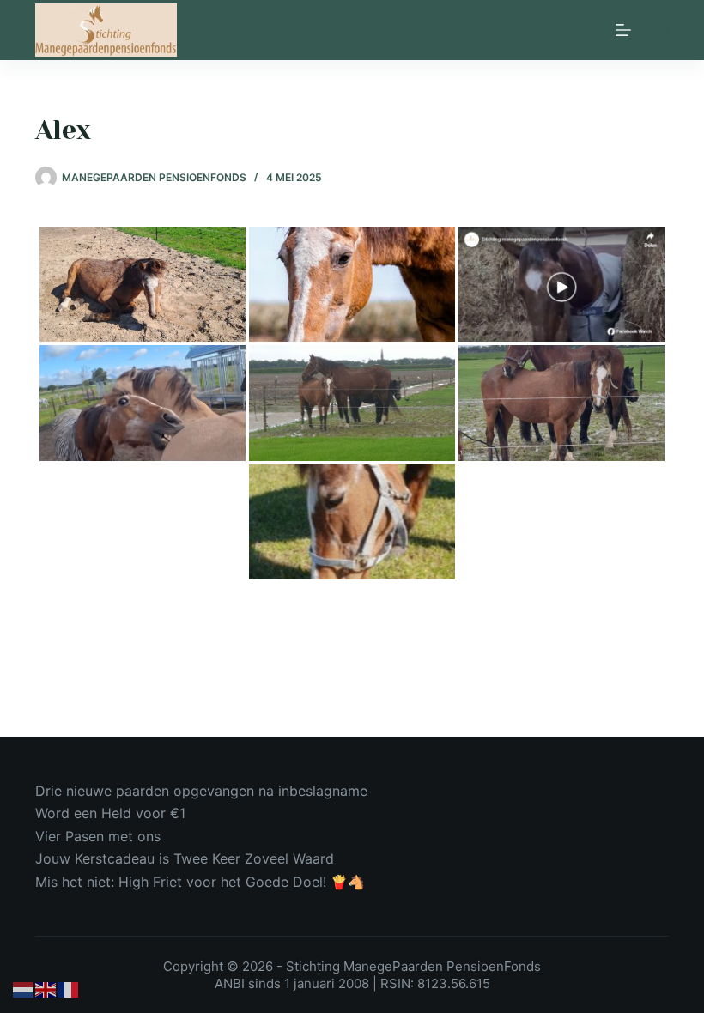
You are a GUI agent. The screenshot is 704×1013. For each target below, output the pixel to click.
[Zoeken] (592, 30)
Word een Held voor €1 (110, 813)
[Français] (69, 989)
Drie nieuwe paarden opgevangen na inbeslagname (201, 790)
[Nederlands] (24, 989)
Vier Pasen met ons (98, 836)
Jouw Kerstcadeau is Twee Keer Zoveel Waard (184, 858)
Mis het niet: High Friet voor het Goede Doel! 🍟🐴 (200, 881)
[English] (46, 989)
